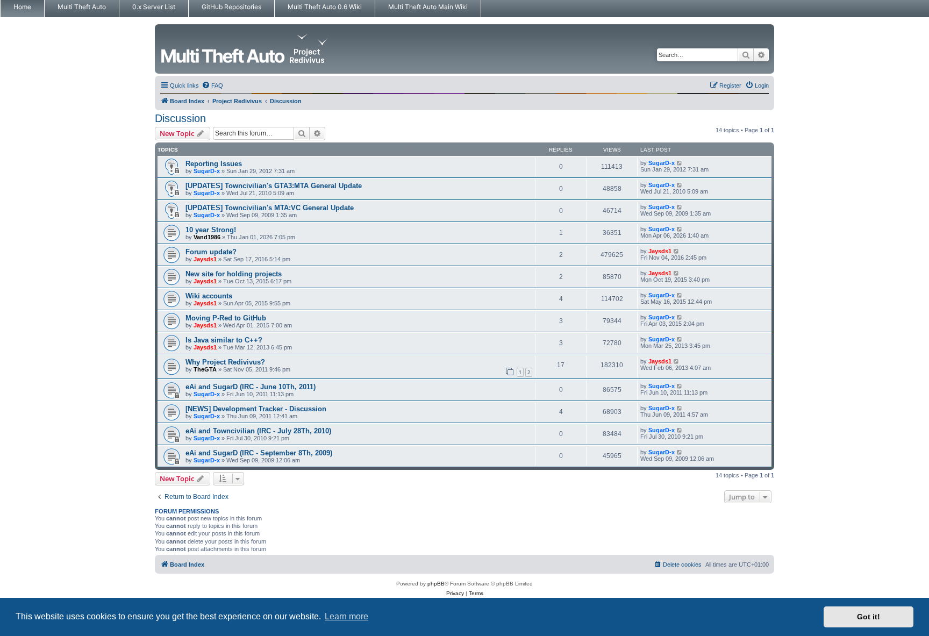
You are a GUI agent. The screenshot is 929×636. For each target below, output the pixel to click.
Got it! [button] (868, 616)
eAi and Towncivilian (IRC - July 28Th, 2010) (258, 431)
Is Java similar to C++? (223, 340)
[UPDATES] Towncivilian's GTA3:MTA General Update (273, 186)
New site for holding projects (233, 274)
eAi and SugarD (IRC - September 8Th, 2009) (258, 453)
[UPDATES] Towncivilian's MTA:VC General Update (269, 208)
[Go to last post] (679, 163)
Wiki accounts (208, 296)
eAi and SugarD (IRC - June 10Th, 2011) (250, 387)
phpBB (436, 584)
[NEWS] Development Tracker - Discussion (255, 409)
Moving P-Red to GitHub (225, 318)
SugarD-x (207, 171)
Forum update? (211, 252)
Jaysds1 (205, 259)
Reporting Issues (213, 164)
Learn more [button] (346, 616)
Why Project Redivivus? (225, 362)
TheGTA (205, 369)
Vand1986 (207, 237)
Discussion (180, 118)
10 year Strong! (210, 230)
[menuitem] (212, 85)
